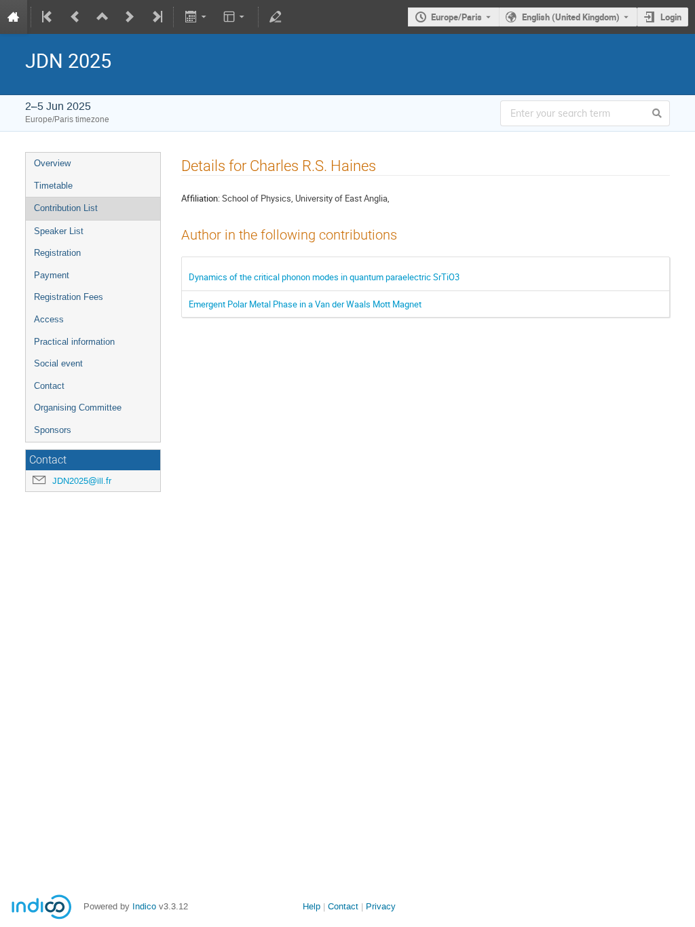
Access (49, 319)
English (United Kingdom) (571, 17)
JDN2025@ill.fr (81, 481)
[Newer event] (129, 17)
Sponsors (52, 430)
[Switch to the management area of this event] (275, 17)
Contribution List (66, 208)
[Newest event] (156, 17)
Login (670, 17)
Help (311, 906)
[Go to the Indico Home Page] (13, 17)
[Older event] (75, 17)
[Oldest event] (48, 17)
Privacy (381, 906)
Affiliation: (200, 198)
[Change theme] (235, 17)
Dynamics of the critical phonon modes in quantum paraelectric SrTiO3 (324, 277)
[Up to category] (102, 17)
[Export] (196, 17)
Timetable (53, 186)
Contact (49, 386)
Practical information (74, 342)
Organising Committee (77, 407)
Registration (57, 253)
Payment (51, 275)
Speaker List (58, 231)
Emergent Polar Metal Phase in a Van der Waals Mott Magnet (305, 304)
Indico (144, 906)
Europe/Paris (456, 17)
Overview (52, 163)
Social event (58, 363)
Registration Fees (68, 297)
